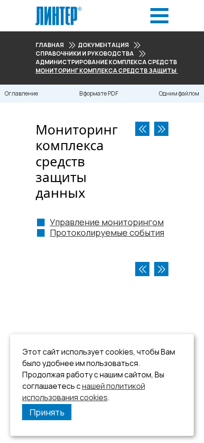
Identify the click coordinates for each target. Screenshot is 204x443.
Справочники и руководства (85, 53)
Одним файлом (179, 93)
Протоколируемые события (107, 232)
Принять (47, 412)
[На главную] (59, 9)
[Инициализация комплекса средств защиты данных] (142, 129)
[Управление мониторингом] (161, 129)
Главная (50, 45)
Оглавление (21, 93)
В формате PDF (98, 93)
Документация (103, 45)
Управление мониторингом (107, 222)
